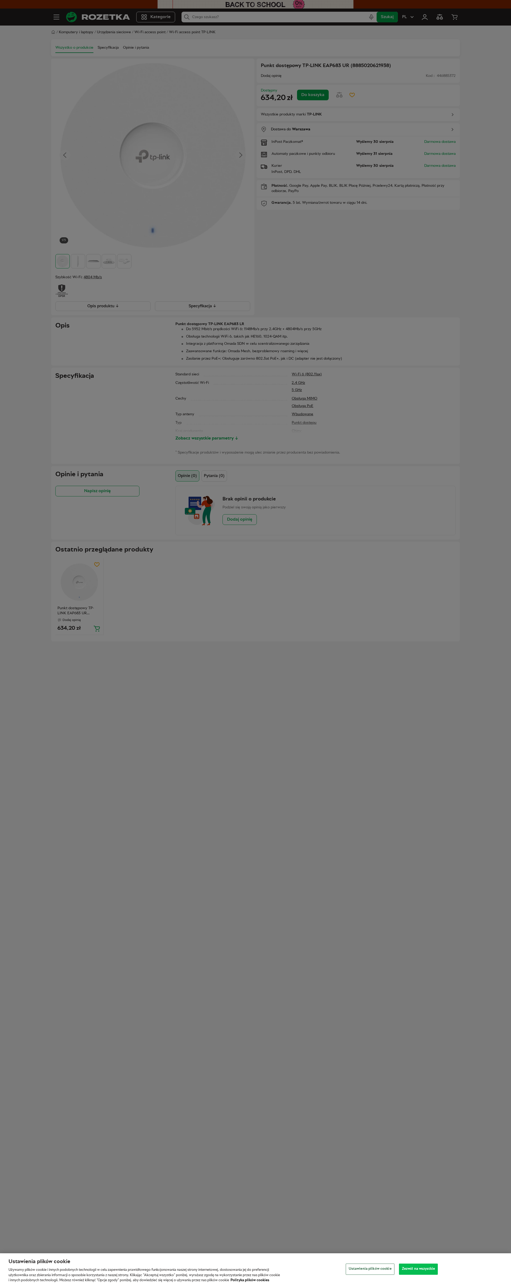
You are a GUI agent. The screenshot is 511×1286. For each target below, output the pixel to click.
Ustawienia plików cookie (370, 1269)
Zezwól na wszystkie (418, 1269)
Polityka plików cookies (249, 1280)
